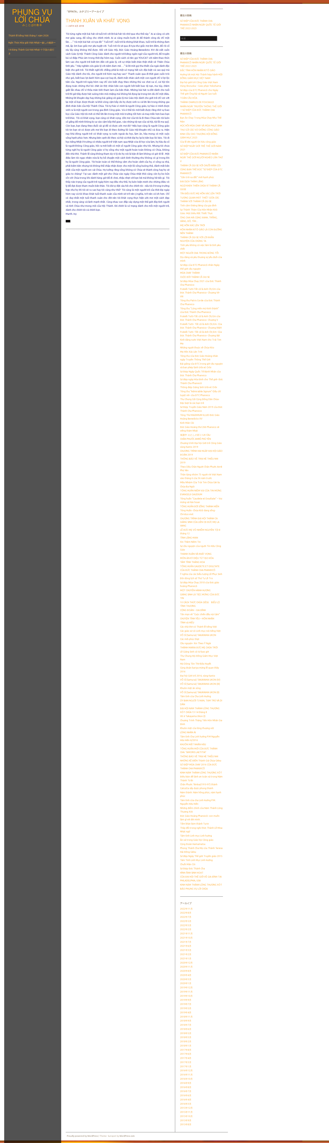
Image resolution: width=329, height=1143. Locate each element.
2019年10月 (186, 996)
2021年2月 (185, 954)
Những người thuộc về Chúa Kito (197, 347)
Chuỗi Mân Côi (187, 864)
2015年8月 (185, 1124)
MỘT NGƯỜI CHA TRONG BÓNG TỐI (199, 253)
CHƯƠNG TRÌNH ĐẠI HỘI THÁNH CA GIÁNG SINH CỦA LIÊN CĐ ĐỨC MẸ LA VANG (199, 522)
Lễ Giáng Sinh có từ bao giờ (194, 651)
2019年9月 (185, 1000)
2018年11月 (186, 1016)
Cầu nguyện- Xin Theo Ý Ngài (195, 643)
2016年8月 (185, 1087)
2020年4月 (185, 975)
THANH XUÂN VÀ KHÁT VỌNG (98, 20)
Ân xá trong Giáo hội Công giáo (196, 840)
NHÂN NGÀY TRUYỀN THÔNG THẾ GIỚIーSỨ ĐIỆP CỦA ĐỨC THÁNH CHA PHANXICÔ (201, 110)
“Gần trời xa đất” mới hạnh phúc (197, 177)
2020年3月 (185, 979)
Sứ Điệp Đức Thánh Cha (192, 868)
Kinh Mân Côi (187, 423)
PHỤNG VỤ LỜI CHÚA (32, 15)
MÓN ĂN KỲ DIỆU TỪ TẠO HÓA (197, 558)
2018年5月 (185, 1033)
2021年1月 (185, 958)
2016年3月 (185, 1104)
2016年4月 (185, 1099)
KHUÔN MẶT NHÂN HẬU (193, 744)
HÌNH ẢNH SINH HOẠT (191, 872)
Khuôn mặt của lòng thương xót (197, 728)
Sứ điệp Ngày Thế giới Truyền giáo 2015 (201, 856)
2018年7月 (185, 1025)
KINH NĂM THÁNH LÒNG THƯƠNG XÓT (201, 772)
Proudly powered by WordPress (82, 1136)
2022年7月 (185, 917)
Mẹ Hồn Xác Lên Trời (191, 351)
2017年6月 (185, 1054)
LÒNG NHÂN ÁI (188, 732)
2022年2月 (185, 929)
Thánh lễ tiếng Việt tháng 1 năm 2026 (28, 35)
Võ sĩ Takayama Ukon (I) (192, 716)
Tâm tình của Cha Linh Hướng (195, 696)
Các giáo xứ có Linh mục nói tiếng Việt (200, 631)
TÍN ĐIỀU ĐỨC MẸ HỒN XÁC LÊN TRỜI (200, 193)
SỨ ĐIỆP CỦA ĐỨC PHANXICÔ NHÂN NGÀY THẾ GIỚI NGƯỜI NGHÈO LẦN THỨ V (201, 157)
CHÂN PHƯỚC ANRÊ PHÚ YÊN (195, 439)
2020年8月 (185, 971)
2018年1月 (185, 1045)
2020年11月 (186, 966)
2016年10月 (186, 1079)
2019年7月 (185, 1004)
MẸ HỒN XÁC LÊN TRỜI (192, 225)
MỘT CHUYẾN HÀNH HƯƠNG (195, 590)
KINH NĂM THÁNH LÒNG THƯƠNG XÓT (201, 884)
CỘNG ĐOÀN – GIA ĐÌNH (193, 610)
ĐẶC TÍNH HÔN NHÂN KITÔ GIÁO (197, 70)
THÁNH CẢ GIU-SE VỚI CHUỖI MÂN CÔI (200, 165)
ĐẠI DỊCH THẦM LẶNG (191, 181)
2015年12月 (186, 1108)
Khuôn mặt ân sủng (190, 688)
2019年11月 (186, 991)
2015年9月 (185, 1120)
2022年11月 (186, 908)
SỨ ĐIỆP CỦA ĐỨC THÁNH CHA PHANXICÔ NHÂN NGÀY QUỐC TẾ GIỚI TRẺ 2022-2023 (200, 25)
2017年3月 (185, 1062)
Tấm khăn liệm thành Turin (194, 823)
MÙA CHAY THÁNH (190, 273)
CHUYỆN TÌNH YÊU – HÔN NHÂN (197, 618)
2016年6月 (185, 1095)
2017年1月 (185, 1066)
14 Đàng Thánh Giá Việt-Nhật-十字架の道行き (31, 51)
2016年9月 (185, 1083)
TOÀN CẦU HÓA (188, 98)
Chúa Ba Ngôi (187, 486)
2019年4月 (185, 1012)
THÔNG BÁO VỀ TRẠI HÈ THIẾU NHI (199, 756)
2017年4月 (185, 1058)
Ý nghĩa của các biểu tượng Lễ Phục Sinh (201, 574)
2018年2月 (185, 1041)
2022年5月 (185, 921)
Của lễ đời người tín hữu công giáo (198, 142)
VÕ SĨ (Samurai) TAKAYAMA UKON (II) (199, 692)
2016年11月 (186, 1074)
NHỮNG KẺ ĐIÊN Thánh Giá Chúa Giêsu (200, 760)
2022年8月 (185, 913)
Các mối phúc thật (189, 639)
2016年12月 (186, 1070)
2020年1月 (185, 983)
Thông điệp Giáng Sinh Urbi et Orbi (198, 387)
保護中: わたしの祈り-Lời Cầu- (195, 435)
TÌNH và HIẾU (187, 622)
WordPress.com (127, 1136)
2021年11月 (186, 933)
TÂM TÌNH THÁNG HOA (192, 562)
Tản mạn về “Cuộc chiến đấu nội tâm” (200, 614)
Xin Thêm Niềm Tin (190, 542)
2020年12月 (186, 962)
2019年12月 (186, 987)
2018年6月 (185, 1029)
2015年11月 (186, 1112)
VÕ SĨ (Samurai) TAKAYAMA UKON (198, 635)
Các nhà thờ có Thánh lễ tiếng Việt (198, 626)
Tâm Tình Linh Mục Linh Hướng (196, 860)
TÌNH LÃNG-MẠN (189, 537)
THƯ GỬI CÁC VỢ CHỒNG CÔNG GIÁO (199, 130)
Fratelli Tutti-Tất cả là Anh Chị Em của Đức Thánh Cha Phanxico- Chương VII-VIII (200, 293)
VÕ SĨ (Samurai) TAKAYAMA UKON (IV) (200, 679)
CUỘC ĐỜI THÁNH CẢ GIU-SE (195, 277)
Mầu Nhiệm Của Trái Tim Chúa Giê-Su (200, 482)
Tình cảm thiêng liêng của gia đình (198, 205)
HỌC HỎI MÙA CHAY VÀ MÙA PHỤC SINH (201, 125)
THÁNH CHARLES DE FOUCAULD (197, 102)
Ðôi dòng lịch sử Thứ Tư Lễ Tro (196, 578)
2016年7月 (185, 1091)
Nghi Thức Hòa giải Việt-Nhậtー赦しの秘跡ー (32, 42)
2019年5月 (185, 1008)
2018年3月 (185, 1037)
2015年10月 (186, 1116)
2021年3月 (185, 950)
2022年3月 (185, 925)
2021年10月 (186, 937)
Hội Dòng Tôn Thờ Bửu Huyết (195, 663)
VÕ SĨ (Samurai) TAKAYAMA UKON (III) (200, 684)
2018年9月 (185, 1020)
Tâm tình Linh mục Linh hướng (196, 835)
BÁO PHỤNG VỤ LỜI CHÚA (194, 888)
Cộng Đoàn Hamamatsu (192, 844)
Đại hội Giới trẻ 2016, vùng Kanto (197, 675)
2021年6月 (185, 946)
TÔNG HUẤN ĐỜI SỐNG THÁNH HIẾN (199, 506)
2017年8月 (185, 1050)
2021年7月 (185, 942)
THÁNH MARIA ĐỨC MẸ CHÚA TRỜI (199, 647)
